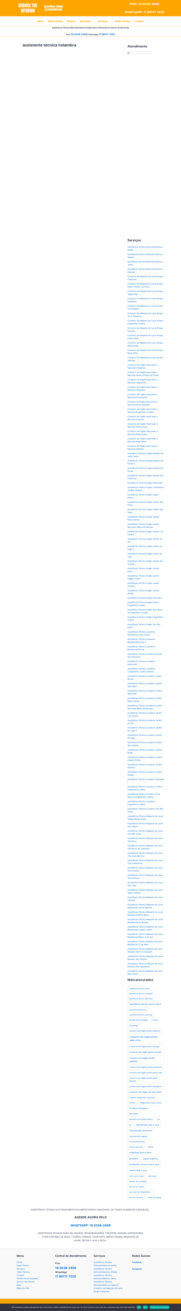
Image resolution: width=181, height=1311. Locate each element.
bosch (155, 1020)
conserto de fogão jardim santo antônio (143, 1079)
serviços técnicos (136, 1197)
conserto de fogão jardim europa (145, 1052)
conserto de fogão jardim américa (144, 1031)
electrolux (133, 1114)
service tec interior (136, 1187)
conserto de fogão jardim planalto (142, 1060)
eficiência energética (138, 1108)
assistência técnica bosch (139, 988)
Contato (20, 1275)
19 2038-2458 (148, 4)
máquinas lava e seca (140, 1152)
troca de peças (154, 1197)
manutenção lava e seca (147, 1125)
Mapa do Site (23, 1288)
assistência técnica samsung (140, 1015)
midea (150, 1147)
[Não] (178, 1307)
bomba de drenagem (138, 1020)
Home (19, 1262)
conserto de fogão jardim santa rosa (145, 1072)
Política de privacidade (27, 1278)
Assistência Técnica (28, 75)
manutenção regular (138, 1136)
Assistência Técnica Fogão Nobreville (144, 483)
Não (145, 1307)
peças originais (150, 1158)
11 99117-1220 (153, 12)
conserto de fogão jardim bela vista (144, 1038)
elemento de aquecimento (141, 1119)
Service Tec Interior (26, 1281)
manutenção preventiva (140, 1130)
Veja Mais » (28, 106)
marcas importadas (137, 1142)
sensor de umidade (138, 1181)
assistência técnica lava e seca (145, 1004)
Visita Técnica (23, 1272)
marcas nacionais (136, 1147)
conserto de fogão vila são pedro (145, 1092)
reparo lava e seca (138, 1170)
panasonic (134, 1159)
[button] (92, 21)
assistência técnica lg (137, 1010)
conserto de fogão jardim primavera (145, 1067)
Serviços (21, 1268)
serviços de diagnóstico (140, 1192)
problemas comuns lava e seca (144, 1164)
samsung (152, 1176)
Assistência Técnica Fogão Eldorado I (144, 598)
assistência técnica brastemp (141, 993)
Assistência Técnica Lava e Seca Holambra (44, 79)
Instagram (137, 1269)
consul (132, 1103)
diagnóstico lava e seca (150, 1103)
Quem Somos (23, 1265)
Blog (19, 1285)
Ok (139, 1307)
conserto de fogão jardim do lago (144, 1046)
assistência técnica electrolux (141, 999)
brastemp (133, 1025)
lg (130, 1125)
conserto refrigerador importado (142, 1097)
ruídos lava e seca (136, 1176)
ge (158, 1119)
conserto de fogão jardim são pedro (145, 1086)
